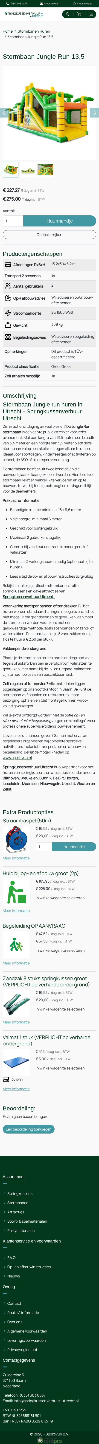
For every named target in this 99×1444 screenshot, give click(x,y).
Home (8, 31)
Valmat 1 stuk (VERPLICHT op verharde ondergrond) (46, 1040)
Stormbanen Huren (34, 31)
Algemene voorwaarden (27, 1331)
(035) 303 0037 (19, 3)
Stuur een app (84, 3)
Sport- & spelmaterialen (27, 1221)
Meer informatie (16, 858)
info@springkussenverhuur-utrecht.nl (46, 1400)
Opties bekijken (49, 234)
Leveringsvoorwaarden (26, 1340)
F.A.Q (11, 1257)
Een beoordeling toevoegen (29, 1129)
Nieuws (13, 1276)
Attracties (15, 1212)
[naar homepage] (24, 14)
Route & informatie (23, 1312)
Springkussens (19, 1193)
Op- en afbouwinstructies (29, 1266)
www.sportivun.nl (17, 757)
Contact (14, 1303)
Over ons (14, 1321)
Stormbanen (18, 1202)
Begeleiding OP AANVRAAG (34, 925)
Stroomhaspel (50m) (27, 820)
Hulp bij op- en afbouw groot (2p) (41, 873)
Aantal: (9, 210)
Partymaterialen (21, 1230)
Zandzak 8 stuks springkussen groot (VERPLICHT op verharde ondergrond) (46, 981)
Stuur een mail (51, 3)
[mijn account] (67, 14)
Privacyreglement (22, 1349)
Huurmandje (60, 221)
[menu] (91, 14)
